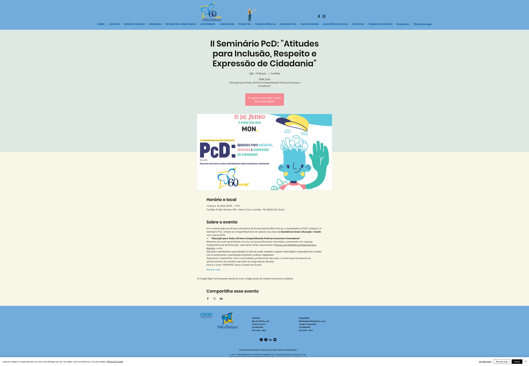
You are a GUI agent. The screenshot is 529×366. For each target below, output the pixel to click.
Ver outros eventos (265, 101)
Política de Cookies (268, 350)
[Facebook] (319, 16)
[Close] (525, 361)
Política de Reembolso (287, 350)
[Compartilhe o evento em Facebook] (208, 298)
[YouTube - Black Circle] (274, 339)
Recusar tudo (502, 361)
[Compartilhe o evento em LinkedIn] (221, 298)
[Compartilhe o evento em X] (214, 298)
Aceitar (517, 361)
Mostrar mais (213, 269)
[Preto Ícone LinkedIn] (270, 339)
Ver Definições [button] (485, 361)
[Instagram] (324, 16)
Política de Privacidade (249, 350)
